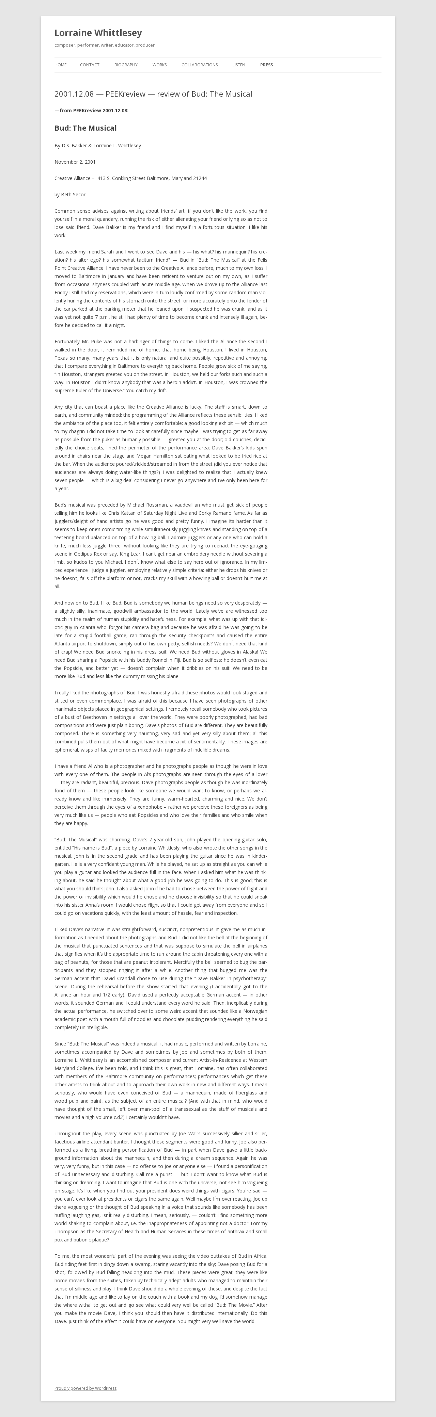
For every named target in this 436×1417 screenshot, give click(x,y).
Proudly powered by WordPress (85, 1388)
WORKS (160, 65)
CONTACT (89, 65)
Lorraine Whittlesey (98, 33)
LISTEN (239, 65)
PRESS (266, 65)
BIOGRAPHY (126, 65)
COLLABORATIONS (200, 65)
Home (60, 65)
